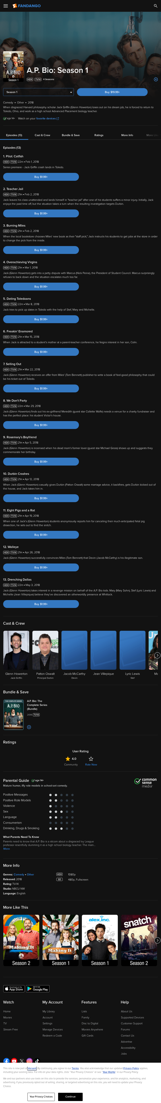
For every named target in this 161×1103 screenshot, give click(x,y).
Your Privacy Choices (41, 1096)
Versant (32, 1068)
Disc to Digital (90, 1023)
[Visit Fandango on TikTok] (37, 1061)
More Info (127, 135)
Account (48, 1017)
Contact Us (127, 1035)
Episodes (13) (14, 135)
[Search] (155, 6)
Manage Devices (53, 1029)
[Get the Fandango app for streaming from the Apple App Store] (14, 988)
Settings (47, 1023)
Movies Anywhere (92, 1029)
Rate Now (91, 764)
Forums (125, 1029)
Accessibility (128, 1048)
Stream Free (10, 1029)
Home (7, 1011)
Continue (70, 1096)
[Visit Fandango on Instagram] (29, 1061)
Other (30, 874)
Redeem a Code (52, 1035)
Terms (75, 1068)
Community (71, 764)
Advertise (126, 1041)
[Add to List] (156, 79)
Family (85, 1017)
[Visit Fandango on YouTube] (14, 1061)
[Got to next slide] (157, 655)
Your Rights (109, 1072)
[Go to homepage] (27, 6)
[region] (80, 1083)
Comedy (19, 874)
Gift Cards (87, 1035)
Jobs (124, 1053)
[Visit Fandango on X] (21, 1061)
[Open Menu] (5, 6)
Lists (84, 1011)
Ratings (98, 135)
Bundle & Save (71, 135)
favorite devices (46, 118)
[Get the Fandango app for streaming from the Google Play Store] (38, 988)
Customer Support (132, 1023)
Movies (7, 1017)
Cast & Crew (42, 135)
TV (5, 1023)
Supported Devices (132, 1017)
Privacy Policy (131, 1068)
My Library (49, 1011)
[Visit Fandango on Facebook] (6, 1061)
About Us (126, 1011)
